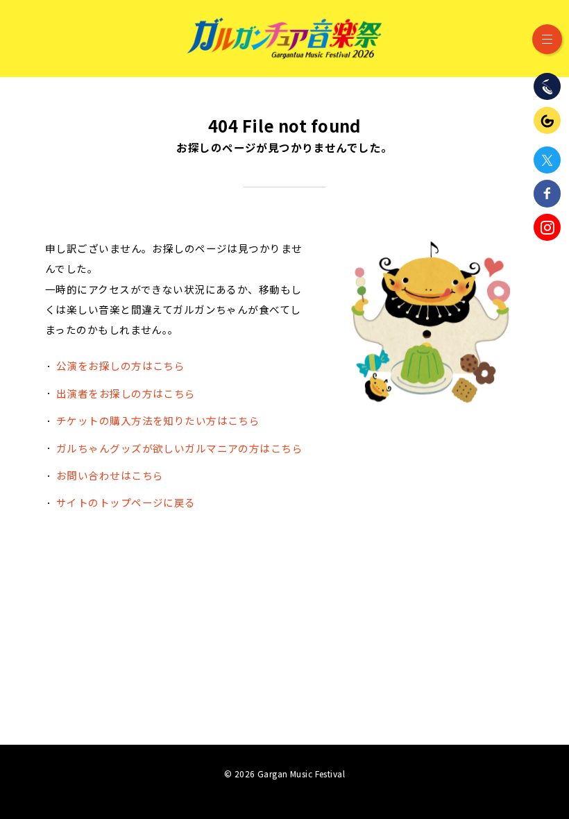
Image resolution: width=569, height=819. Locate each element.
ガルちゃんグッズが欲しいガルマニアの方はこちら (179, 448)
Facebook (547, 193)
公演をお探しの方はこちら (120, 365)
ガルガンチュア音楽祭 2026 (284, 38)
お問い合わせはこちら (109, 475)
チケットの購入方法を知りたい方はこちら (158, 420)
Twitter (547, 160)
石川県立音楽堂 (547, 86)
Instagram (547, 227)
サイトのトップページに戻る (126, 502)
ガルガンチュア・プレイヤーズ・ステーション (547, 120)
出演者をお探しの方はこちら (126, 393)
